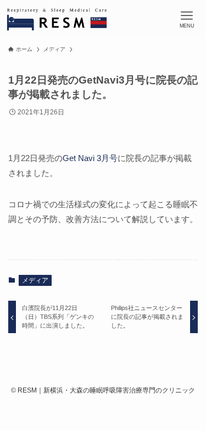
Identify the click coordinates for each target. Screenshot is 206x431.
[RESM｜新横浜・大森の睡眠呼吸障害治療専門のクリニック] (57, 19)
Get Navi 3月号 (90, 158)
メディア (35, 280)
